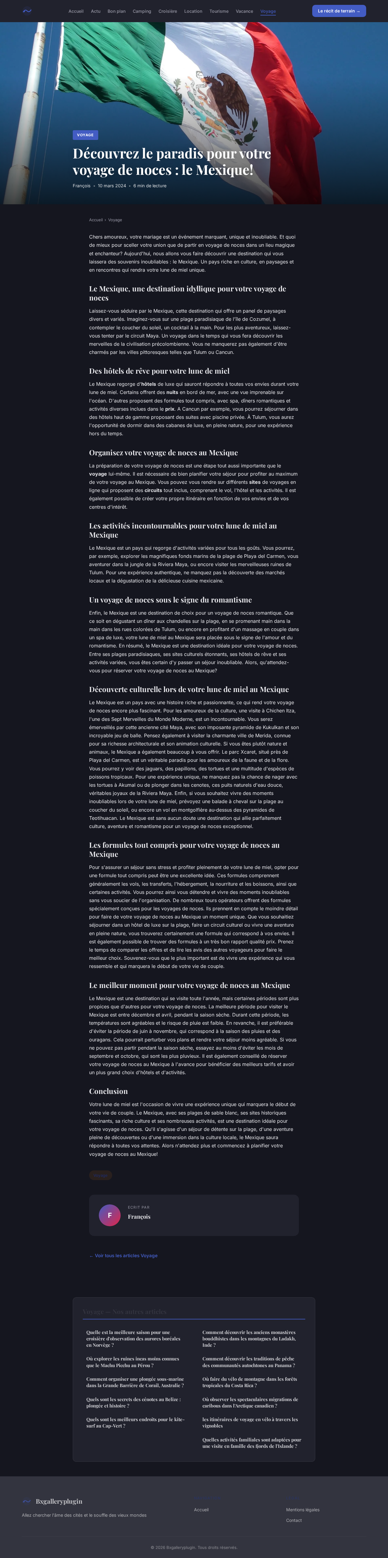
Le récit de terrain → (339, 10)
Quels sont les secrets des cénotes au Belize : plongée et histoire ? (133, 1402)
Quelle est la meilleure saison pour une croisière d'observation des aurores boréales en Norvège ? (133, 1338)
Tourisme (219, 10)
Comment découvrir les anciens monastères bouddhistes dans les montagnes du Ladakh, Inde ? (249, 1338)
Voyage (268, 10)
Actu (95, 10)
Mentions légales (302, 1509)
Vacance (244, 10)
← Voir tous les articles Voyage (123, 1255)
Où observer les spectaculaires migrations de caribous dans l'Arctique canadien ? (250, 1402)
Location (193, 10)
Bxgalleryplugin (59, 1501)
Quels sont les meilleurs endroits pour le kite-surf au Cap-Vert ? (135, 1422)
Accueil (76, 10)
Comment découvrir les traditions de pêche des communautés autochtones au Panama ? (248, 1362)
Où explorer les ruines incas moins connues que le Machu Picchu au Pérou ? (132, 1362)
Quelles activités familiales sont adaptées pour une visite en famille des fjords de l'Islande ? (251, 1443)
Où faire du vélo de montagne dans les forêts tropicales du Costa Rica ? (249, 1382)
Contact (294, 1520)
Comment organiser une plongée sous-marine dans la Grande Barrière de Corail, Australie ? (135, 1382)
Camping (142, 10)
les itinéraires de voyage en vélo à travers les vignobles (250, 1422)
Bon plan (116, 10)
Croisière (168, 10)
